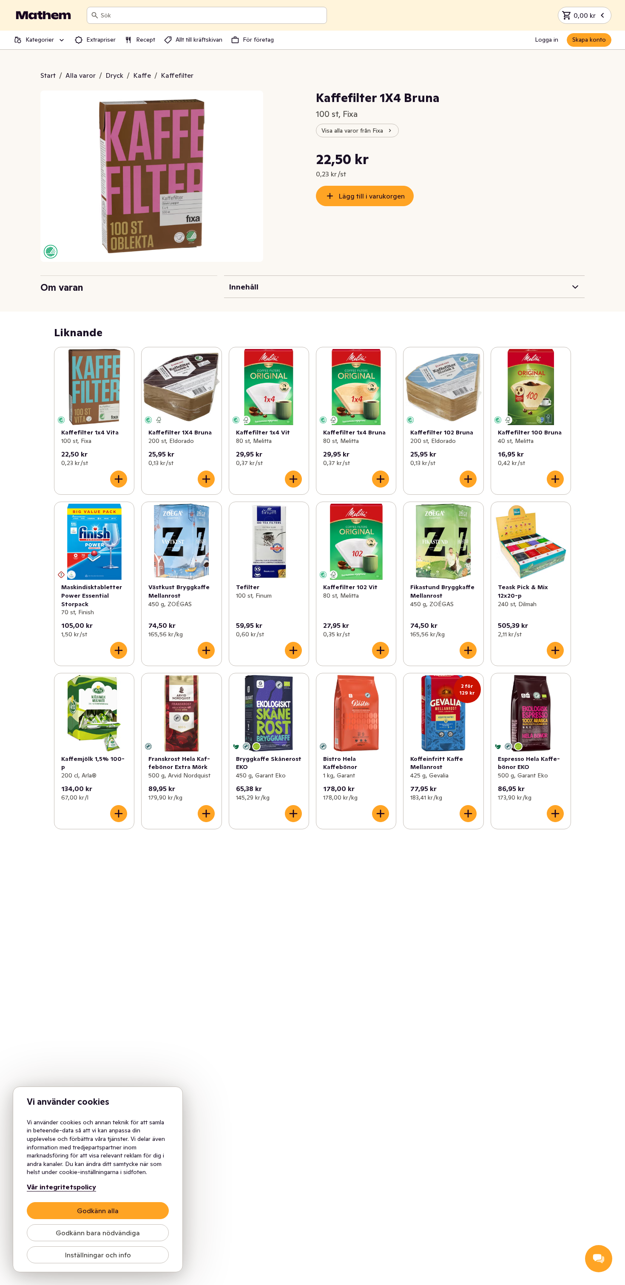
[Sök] (95, 15)
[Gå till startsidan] (43, 15)
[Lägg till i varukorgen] (118, 479)
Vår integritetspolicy (61, 1187)
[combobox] (212, 15)
